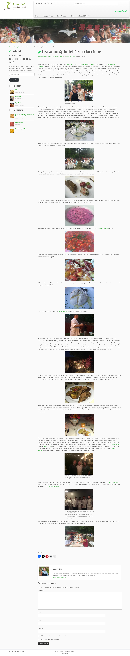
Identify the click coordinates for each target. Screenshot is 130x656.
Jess (74, 56)
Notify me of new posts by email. (49, 639)
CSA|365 (62, 651)
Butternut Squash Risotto (21, 129)
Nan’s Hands (18, 96)
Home (37, 16)
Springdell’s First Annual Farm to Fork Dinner (80, 64)
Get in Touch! (62, 16)
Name (40, 613)
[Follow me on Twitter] (42, 3)
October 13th (70, 484)
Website (40, 628)
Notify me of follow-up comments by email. (52, 636)
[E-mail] (39, 3)
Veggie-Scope (48, 16)
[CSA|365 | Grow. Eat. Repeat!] (15, 5)
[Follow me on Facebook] (45, 3)
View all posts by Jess (59, 577)
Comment (41, 590)
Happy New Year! (19, 103)
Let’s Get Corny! (19, 90)
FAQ (72, 16)
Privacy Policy (65, 653)
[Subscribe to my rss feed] (36, 3)
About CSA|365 (84, 16)
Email (40, 620)
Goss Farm (47, 446)
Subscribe (14, 80)
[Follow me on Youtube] (51, 3)
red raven (68, 56)
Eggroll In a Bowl (19, 122)
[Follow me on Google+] (48, 3)
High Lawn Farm (104, 228)
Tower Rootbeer (115, 444)
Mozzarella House (63, 311)
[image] (79, 90)
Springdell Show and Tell (21, 47)
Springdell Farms (54, 486)
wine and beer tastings (112, 482)
